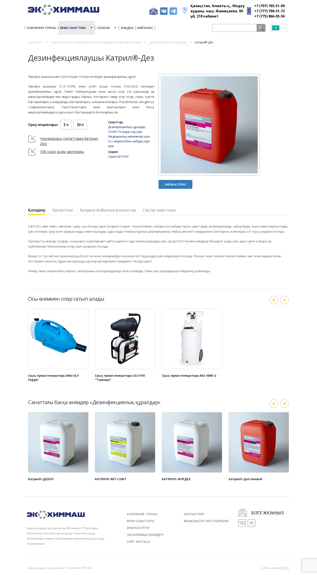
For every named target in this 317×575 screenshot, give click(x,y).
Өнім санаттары (73, 28)
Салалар (104, 28)
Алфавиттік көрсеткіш (238, 39)
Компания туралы (41, 28)
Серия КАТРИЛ (118, 156)
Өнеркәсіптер (138, 528)
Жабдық (127, 28)
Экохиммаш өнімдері (145, 535)
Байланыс (145, 28)
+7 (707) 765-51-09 (269, 5)
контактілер (194, 514)
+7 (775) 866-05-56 (269, 16)
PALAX (285, 568)
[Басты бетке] (63, 7)
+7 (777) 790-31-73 (269, 11)
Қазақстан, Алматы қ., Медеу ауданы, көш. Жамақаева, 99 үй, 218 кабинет (217, 11)
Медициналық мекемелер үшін (129, 136)
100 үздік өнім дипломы (62, 151)
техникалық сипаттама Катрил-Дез (69, 141)
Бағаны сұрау (175, 184)
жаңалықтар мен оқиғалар (206, 521)
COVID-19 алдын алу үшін (125, 132)
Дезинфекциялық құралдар (168, 42)
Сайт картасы (138, 542)
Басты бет (35, 42)
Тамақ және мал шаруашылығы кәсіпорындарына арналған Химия (96, 42)
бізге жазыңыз (267, 513)
